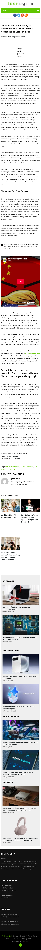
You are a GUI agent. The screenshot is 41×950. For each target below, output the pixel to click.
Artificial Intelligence (12, 467)
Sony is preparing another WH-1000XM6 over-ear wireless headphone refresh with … (20, 839)
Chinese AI (29, 467)
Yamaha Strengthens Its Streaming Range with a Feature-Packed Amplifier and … (19, 809)
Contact (25, 941)
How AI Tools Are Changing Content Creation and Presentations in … (20, 743)
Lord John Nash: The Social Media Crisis (9, 516)
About (8, 938)
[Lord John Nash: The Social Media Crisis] (10, 505)
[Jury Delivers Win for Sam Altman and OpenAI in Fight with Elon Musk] (30, 505)
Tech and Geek (7, 936)
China (23, 467)
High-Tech (11, 469)
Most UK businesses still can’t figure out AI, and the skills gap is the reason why (10, 556)
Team (16, 938)
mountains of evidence (32, 353)
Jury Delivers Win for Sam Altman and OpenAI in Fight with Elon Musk (29, 518)
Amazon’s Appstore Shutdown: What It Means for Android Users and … (18, 773)
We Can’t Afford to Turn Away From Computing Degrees (16, 608)
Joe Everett (15, 459)
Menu (5, 10)
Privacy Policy (27, 938)
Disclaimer (15, 941)
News (10, 456)
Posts (15, 456)
